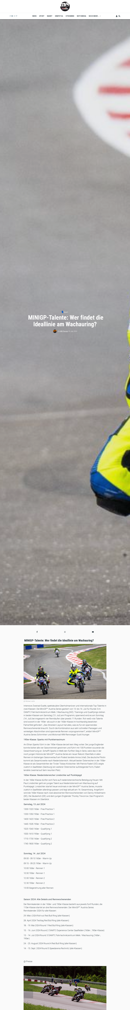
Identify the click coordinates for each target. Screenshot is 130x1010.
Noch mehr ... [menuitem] (93, 16)
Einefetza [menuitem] (59, 16)
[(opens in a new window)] (10, 16)
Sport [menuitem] (41, 16)
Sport (66, 312)
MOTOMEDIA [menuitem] (81, 16)
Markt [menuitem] (49, 16)
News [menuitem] (34, 16)
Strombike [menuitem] (70, 16)
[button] (37, 631)
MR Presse (64, 331)
